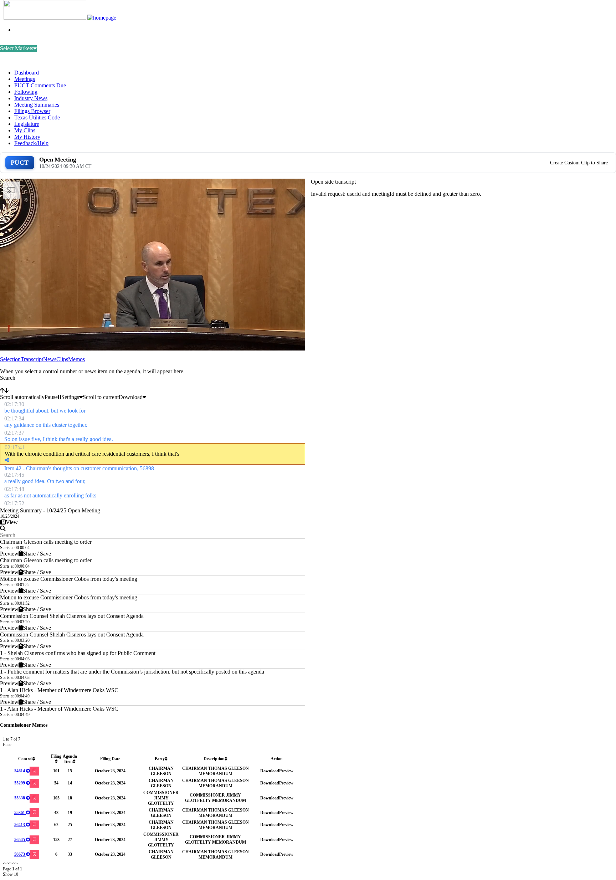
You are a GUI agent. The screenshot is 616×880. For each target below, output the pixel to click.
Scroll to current (101, 397)
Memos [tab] (76, 359)
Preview (9, 554)
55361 (19, 812)
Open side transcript (333, 182)
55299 (19, 783)
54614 (19, 770)
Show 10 (10, 874)
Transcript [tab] (32, 359)
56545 (19, 839)
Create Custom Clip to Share (579, 162)
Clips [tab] (62, 359)
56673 (19, 854)
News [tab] (49, 359)
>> (15, 863)
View (12, 522)
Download (269, 770)
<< (5, 863)
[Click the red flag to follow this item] (34, 771)
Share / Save (37, 554)
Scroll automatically (22, 397)
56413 (19, 824)
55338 (19, 797)
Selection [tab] (10, 359)
